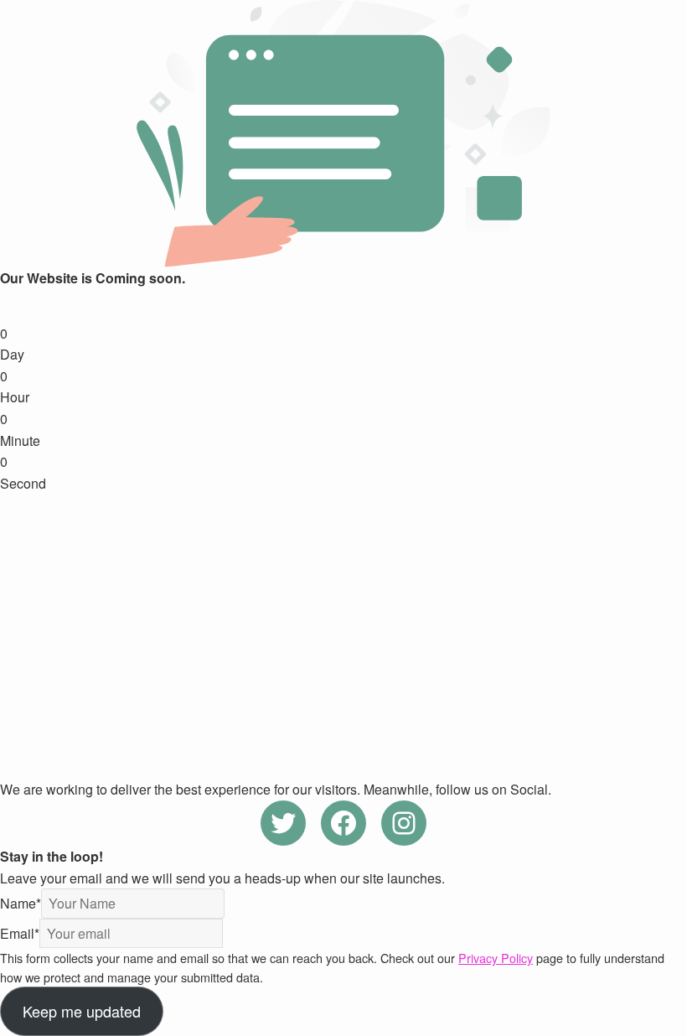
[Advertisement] (343, 619)
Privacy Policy (495, 957)
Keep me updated (82, 1011)
